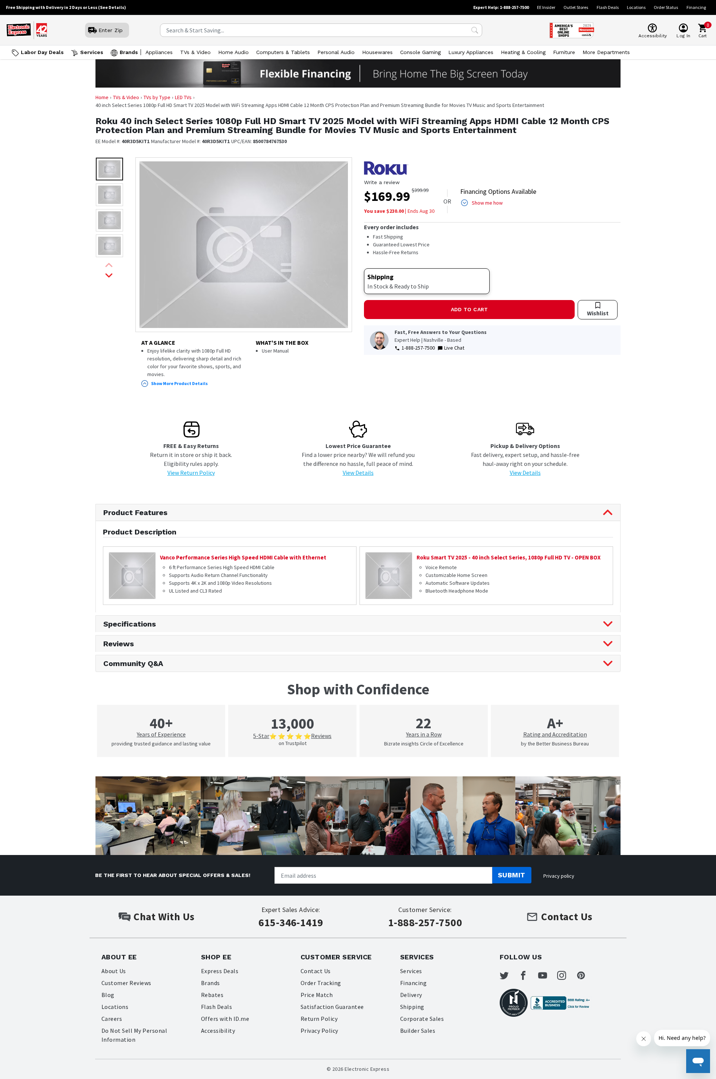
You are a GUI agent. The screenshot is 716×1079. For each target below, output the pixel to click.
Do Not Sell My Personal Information (134, 1035)
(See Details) (112, 7)
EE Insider (546, 7)
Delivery (411, 994)
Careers (111, 1018)
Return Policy (319, 1018)
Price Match (317, 994)
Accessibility (218, 1030)
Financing (696, 7)
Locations (636, 7)
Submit (511, 875)
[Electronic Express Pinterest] (585, 975)
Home (102, 97)
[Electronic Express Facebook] (528, 975)
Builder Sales (417, 1030)
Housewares (377, 52)
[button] (109, 169)
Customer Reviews (126, 983)
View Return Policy (191, 472)
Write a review (382, 182)
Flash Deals (608, 7)
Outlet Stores (575, 7)
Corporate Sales (422, 1018)
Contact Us (316, 971)
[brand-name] (386, 168)
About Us (113, 971)
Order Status (666, 7)
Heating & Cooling (523, 52)
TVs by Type (157, 97)
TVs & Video (195, 52)
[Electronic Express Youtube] (547, 975)
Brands (129, 52)
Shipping (412, 1006)
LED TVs (183, 97)
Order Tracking (321, 983)
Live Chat (454, 347)
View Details (358, 472)
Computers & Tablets (283, 52)
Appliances (159, 52)
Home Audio (233, 52)
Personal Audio (336, 52)
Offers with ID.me (225, 1018)
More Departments (606, 52)
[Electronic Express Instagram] (566, 975)
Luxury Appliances (470, 52)
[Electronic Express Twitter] (509, 975)
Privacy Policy (319, 1030)
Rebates (212, 994)
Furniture (564, 52)
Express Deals (219, 971)
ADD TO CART (469, 309)
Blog (107, 994)
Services (91, 52)
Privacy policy (558, 876)
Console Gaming (420, 52)
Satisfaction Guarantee (332, 1006)
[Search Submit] (474, 30)
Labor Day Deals (42, 52)
